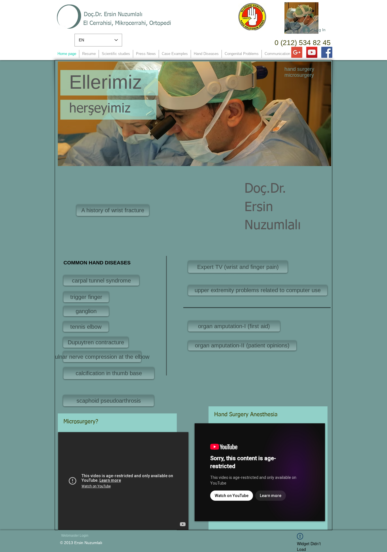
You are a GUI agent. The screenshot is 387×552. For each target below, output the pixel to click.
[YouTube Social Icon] (311, 52)
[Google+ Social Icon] (296, 52)
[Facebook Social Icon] (326, 52)
